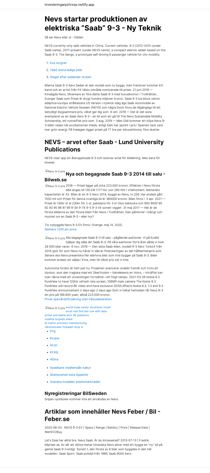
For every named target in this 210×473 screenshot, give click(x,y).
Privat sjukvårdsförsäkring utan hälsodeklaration (78, 299)
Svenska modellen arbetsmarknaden (75, 381)
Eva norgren (58, 63)
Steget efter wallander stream (70, 77)
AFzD (53, 345)
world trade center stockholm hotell (88, 307)
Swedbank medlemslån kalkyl (70, 367)
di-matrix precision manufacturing (66, 323)
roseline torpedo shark (59, 319)
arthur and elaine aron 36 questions (67, 315)
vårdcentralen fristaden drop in (64, 327)
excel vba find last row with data (86, 311)
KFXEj (54, 352)
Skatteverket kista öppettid (69, 374)
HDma (54, 359)
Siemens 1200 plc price (60, 229)
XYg (52, 331)
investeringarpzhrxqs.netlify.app (69, 4)
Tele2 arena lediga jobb (66, 70)
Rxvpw (54, 338)
